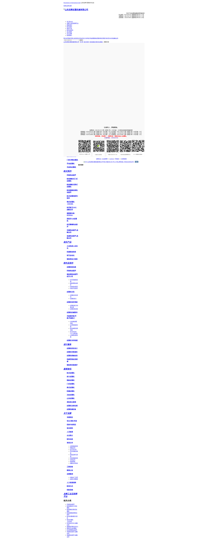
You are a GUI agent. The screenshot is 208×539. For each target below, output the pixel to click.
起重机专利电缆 (72, 340)
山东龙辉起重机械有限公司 (71, 42)
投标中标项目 (71, 424)
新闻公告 (70, 470)
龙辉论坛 (98, 158)
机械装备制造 (71, 252)
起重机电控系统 (100, 38)
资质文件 (77, 38)
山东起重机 (71, 398)
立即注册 (69, 5)
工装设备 (70, 467)
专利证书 (88, 38)
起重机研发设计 (72, 348)
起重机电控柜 (74, 309)
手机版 (117, 158)
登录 (65, 5)
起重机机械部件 (72, 312)
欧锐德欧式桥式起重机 (96, 42)
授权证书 (72, 447)
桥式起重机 (71, 387)
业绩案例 (93, 38)
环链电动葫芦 (71, 175)
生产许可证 (73, 449)
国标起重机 (71, 380)
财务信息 (70, 439)
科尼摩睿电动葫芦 (72, 530)
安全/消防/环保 (72, 421)
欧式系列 (69, 26)
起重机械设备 (71, 409)
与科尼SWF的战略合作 (111, 38)
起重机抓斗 (73, 298)
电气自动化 (71, 255)
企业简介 (70, 435)
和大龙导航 (67, 38)
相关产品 (69, 28)
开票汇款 (72, 38)
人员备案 (70, 432)
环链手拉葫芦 (74, 288)
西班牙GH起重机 (72, 528)
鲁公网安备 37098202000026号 (125, 162)
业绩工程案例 (74, 479)
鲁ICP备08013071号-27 (110, 162)
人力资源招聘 (71, 482)
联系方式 (70, 486)
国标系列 (69, 25)
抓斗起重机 (71, 376)
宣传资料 (70, 428)
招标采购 (70, 490)
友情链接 (124, 158)
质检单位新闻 (71, 402)
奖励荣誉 (72, 461)
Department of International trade (72, 2)
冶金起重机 (71, 395)
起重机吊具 (71, 292)
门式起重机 (71, 384)
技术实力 (83, 38)
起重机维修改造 (72, 355)
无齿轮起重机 (71, 167)
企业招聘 (104, 158)
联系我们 (69, 35)
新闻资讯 (67, 369)
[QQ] (85, 162)
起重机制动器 (71, 267)
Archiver (111, 158)
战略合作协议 (74, 463)
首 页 (70, 21)
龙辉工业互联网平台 (72, 23)
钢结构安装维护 (72, 365)
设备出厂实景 (74, 477)
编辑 (136, 162)
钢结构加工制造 (72, 259)
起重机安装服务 (72, 352)
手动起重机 (71, 163)
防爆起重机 (71, 391)
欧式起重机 (71, 373)
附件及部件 (70, 30)
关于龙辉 (69, 33)
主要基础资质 (74, 446)
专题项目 (70, 417)
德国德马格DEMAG (72, 526)
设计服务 (69, 32)
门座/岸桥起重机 (72, 160)
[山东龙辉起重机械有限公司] (76, 10)
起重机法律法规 (72, 406)
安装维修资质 (74, 458)
